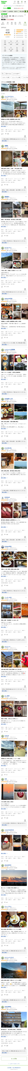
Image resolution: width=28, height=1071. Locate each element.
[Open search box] (2, 73)
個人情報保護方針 (17, 1067)
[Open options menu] (26, 96)
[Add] (25, 14)
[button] (5, 87)
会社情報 (9, 1067)
